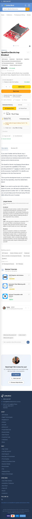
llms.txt (3, 490)
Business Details (6, 464)
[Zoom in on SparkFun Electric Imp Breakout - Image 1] (16, 32)
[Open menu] (2, 5)
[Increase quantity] (9, 87)
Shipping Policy (6, 471)
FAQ (3, 469)
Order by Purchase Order (8, 461)
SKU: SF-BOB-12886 (6, 57)
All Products (5, 59)
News (3, 442)
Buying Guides (5, 432)
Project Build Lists (6, 429)
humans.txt (4, 493)
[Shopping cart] (29, 5)
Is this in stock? (22, 335)
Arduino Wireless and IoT (16, 65)
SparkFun (26, 59)
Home (2, 15)
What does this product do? (10, 335)
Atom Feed (4, 485)
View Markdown (18, 136)
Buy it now (16, 91)
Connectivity (5, 65)
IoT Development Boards (8, 63)
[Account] (25, 5)
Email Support (5, 454)
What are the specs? (8, 337)
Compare (17, 100)
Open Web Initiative (7, 480)
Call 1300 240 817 (6, 451)
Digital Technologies (7, 417)
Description (5, 148)
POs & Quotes (5, 459)
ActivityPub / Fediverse (8, 483)
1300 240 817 (17, 378)
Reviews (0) (14, 148)
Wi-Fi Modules (19, 63)
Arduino (4, 422)
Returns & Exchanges (7, 474)
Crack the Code (6, 437)
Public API (4, 488)
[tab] (9, 108)
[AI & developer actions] (29, 52)
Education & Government (8, 456)
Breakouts (12, 59)
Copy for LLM (7, 136)
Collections (9, 15)
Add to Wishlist (7, 100)
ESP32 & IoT (5, 427)
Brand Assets (5, 466)
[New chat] (26, 308)
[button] (13, 45)
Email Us (17, 374)
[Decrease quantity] (2, 87)
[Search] (27, 9)
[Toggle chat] (28, 308)
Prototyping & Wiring (19, 15)
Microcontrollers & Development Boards (11, 61)
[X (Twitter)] (2, 499)
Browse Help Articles (17, 382)
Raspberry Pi (5, 419)
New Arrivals (19, 59)
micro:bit (4, 424)
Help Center (5, 449)
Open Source (5, 434)
